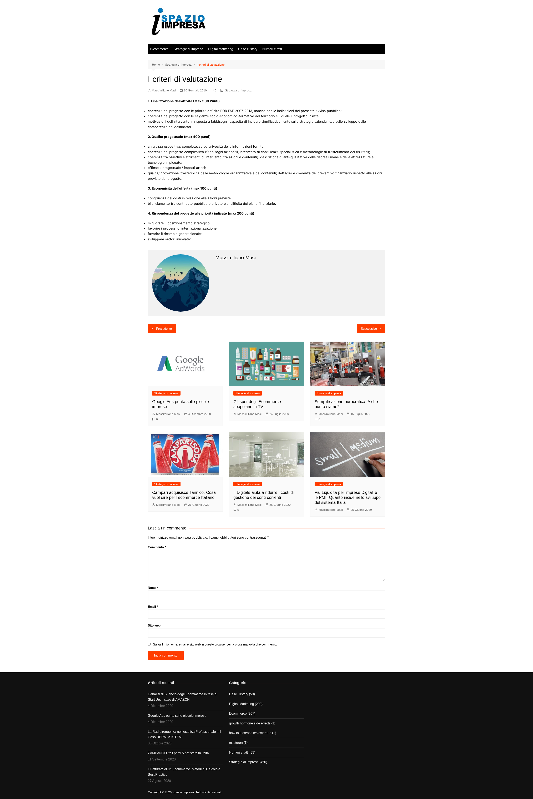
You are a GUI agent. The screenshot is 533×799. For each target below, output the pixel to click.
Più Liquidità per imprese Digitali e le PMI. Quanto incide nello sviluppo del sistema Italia (348, 497)
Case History (247, 49)
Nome (153, 587)
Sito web (154, 625)
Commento (157, 547)
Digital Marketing (220, 49)
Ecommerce (238, 713)
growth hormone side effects (249, 723)
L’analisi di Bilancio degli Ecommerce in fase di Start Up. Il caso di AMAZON (182, 696)
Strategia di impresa (238, 90)
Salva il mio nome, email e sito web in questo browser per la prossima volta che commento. (215, 644)
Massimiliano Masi (164, 90)
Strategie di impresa (188, 49)
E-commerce (159, 49)
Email (153, 606)
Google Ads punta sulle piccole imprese (177, 715)
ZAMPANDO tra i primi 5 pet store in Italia (178, 753)
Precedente (164, 328)
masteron (236, 742)
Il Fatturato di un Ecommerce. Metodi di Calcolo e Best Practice (184, 771)
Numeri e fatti (272, 49)
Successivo (369, 328)
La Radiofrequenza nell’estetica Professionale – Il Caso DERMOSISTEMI (184, 734)
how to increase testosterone (250, 733)
